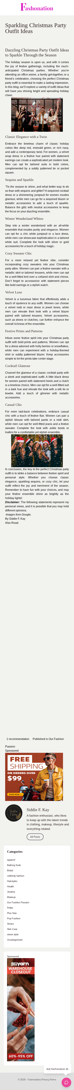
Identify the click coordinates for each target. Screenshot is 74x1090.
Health (10, 886)
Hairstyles (12, 881)
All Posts (35, 836)
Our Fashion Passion (18, 902)
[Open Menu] (5, 7)
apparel (11, 859)
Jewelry (11, 891)
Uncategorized (14, 939)
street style (12, 934)
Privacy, (45, 1079)
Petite (10, 907)
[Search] (68, 7)
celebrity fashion (15, 875)
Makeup (11, 897)
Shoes (10, 923)
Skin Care (12, 929)
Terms (53, 1079)
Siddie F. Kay (17, 518)
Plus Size (12, 913)
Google (26, 514)
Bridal (10, 870)
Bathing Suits (14, 865)
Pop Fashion (13, 918)
